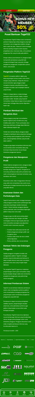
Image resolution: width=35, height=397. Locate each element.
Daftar (17, 394)
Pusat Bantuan (10, 339)
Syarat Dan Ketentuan (20, 339)
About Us (3, 339)
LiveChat (31, 394)
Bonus (24, 394)
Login (10, 394)
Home (4, 394)
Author (32, 339)
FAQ (28, 339)
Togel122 (6, 76)
